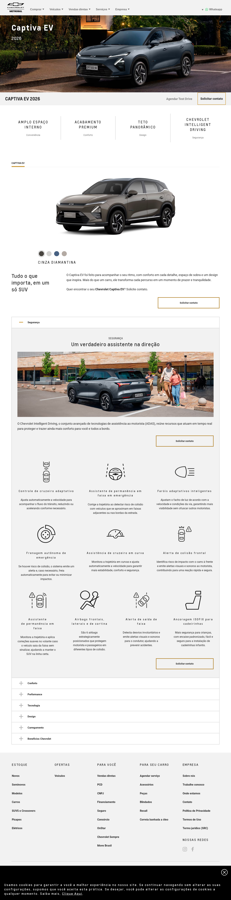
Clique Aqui (72, 893)
